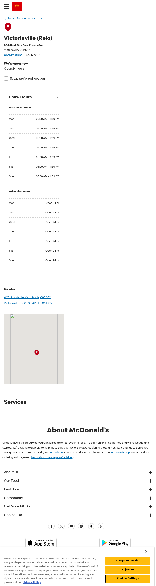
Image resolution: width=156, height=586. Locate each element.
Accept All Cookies (128, 561)
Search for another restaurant (26, 18)
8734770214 (33, 55)
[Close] (146, 551)
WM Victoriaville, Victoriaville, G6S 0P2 (27, 297)
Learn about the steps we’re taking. (52, 457)
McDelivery (57, 452)
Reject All (128, 570)
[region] (77, 566)
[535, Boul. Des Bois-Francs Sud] (36, 352)
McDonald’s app (120, 452)
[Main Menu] (6, 6)
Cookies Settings (128, 578)
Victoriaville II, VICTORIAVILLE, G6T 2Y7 (28, 303)
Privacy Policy (32, 582)
